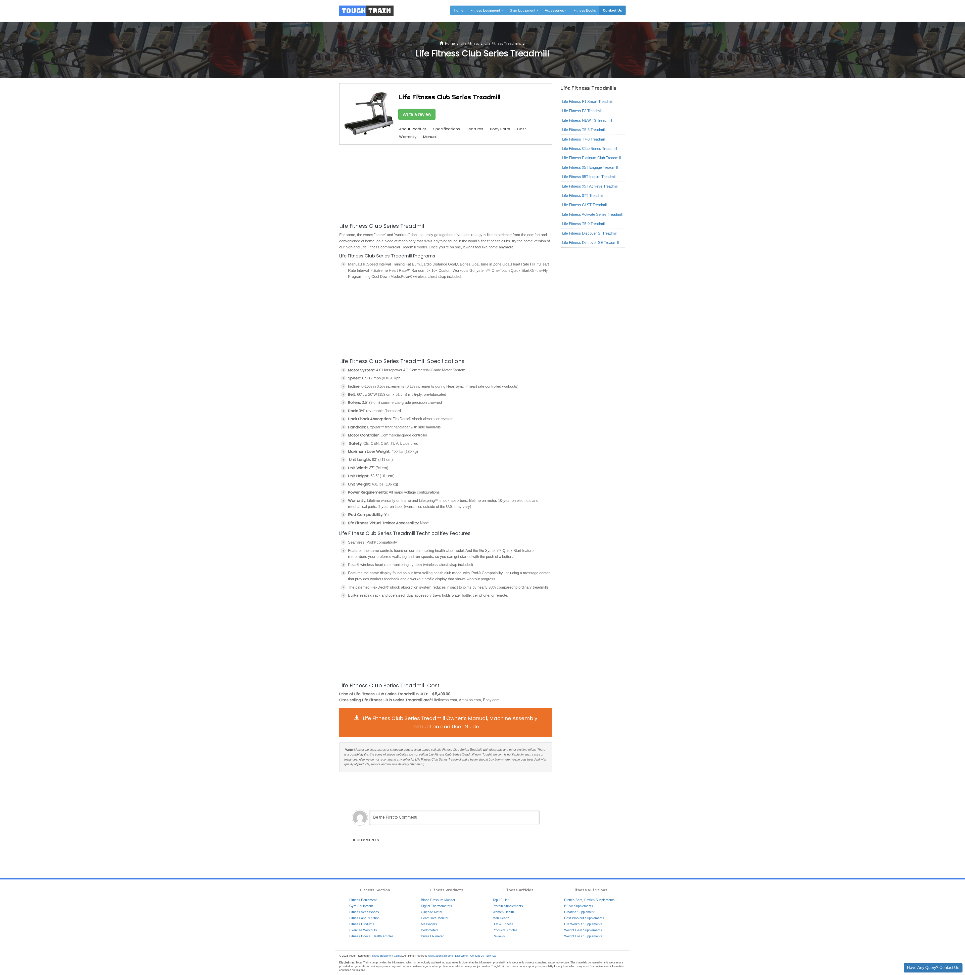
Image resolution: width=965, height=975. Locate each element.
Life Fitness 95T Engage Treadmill (590, 167)
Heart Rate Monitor (434, 918)
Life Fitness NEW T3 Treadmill (587, 120)
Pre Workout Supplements (583, 924)
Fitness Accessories (364, 912)
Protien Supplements (599, 900)
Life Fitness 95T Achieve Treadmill (590, 186)
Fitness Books (584, 10)
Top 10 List (501, 900)
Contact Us (612, 10)
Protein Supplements (508, 906)
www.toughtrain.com (440, 955)
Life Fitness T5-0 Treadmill (583, 223)
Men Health (501, 918)
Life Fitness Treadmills (503, 43)
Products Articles (505, 930)
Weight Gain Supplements (583, 930)
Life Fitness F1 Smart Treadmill (587, 101)
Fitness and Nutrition (364, 918)
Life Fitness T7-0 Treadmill (583, 139)
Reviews (499, 936)
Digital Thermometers (436, 906)
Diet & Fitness (503, 924)
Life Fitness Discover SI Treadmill (589, 233)
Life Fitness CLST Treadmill (584, 205)
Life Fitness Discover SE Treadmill (590, 242)
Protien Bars (573, 900)
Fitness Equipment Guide (385, 955)
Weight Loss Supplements (583, 936)
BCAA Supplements (578, 906)
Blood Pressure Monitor (438, 900)
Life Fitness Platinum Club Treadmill (591, 158)
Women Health (503, 912)
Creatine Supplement (579, 912)
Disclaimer (461, 955)
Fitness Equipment (363, 900)
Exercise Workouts (363, 930)
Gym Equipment (361, 906)
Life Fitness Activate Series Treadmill (592, 214)
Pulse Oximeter (432, 936)
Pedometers (430, 930)
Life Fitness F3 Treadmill (582, 111)
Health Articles (383, 936)
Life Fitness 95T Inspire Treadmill (589, 176)
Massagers (429, 924)
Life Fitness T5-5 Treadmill (583, 129)
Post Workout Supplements (584, 918)
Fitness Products (361, 924)
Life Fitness (469, 43)
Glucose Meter (431, 912)
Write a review (417, 114)
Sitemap (491, 955)
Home (458, 10)
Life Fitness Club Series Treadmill (589, 148)
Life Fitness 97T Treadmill (583, 195)
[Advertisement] (445, 183)
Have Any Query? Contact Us (933, 967)
